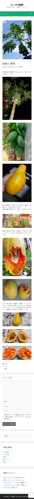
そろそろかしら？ (9, 482)
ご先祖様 (6, 452)
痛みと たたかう (8, 477)
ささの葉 (6, 454)
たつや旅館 (17, 4)
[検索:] (17, 436)
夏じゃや (6, 459)
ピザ (5, 366)
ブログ (6, 364)
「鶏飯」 (18, 209)
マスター (18, 480)
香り (4, 462)
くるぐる (6, 487)
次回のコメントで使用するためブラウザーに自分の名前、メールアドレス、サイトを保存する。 (17, 417)
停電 (4, 457)
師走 (5, 369)
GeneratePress (26, 496)
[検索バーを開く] (31, 13)
